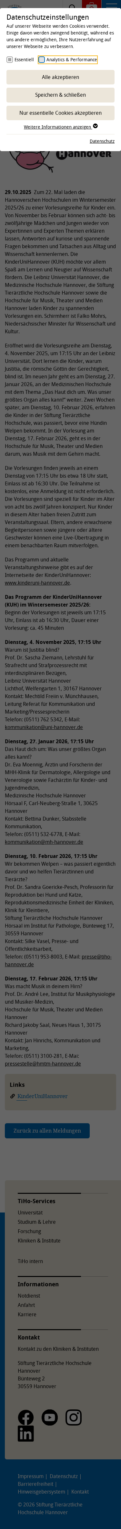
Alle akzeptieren (60, 77)
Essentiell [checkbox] (24, 59)
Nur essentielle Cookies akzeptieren (60, 112)
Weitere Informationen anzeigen (58, 127)
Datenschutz (102, 141)
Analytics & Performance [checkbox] (71, 59)
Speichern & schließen (60, 94)
